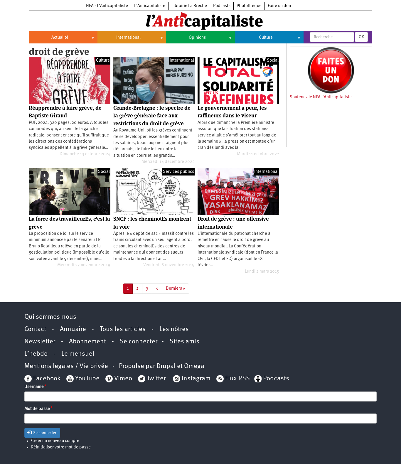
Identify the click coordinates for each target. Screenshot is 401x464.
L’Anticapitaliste (149, 6)
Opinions (186, 40)
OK (361, 37)
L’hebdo (36, 354)
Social (273, 60)
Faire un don (279, 6)
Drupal (166, 366)
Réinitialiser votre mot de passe (61, 447)
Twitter (156, 378)
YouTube (87, 378)
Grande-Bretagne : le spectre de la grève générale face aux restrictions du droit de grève (152, 115)
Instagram (196, 378)
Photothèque (249, 6)
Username (34, 387)
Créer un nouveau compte (55, 441)
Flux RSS (237, 378)
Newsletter (39, 341)
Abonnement (87, 341)
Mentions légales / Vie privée (66, 366)
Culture (254, 40)
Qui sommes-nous (50, 317)
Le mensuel (77, 354)
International (119, 40)
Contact (35, 329)
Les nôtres (174, 329)
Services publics (178, 172)
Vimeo (123, 378)
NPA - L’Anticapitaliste (107, 6)
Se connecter (138, 341)
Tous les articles (123, 329)
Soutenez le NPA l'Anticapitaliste (321, 97)
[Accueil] (200, 20)
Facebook (46, 378)
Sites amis (184, 341)
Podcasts (221, 6)
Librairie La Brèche (189, 6)
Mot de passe (37, 409)
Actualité (48, 40)
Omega (194, 366)
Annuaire (73, 329)
